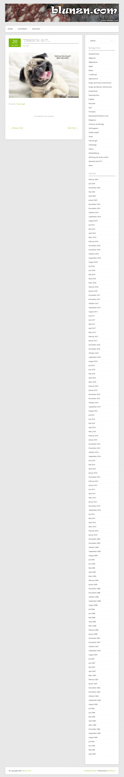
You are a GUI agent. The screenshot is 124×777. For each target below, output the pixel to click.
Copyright (22, 29)
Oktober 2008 (93, 597)
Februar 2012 (93, 481)
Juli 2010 (91, 514)
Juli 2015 (91, 415)
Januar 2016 (93, 390)
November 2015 (94, 398)
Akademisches (94, 54)
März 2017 (92, 332)
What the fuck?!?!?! (95, 161)
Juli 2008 (91, 609)
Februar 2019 (93, 241)
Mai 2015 (92, 423)
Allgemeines (93, 62)
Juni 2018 (92, 270)
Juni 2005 (92, 746)
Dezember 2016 (94, 345)
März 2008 (92, 626)
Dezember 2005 (94, 729)
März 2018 (92, 283)
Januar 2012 (93, 485)
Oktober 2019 (93, 212)
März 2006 (92, 725)
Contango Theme (90, 771)
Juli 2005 (91, 741)
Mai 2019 (92, 229)
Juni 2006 (92, 712)
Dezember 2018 (94, 245)
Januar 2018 (93, 291)
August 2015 (93, 411)
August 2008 (93, 605)
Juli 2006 (91, 708)
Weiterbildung (94, 153)
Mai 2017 (92, 324)
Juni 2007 (92, 663)
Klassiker (92, 103)
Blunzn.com (27, 771)
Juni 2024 (92, 183)
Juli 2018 (91, 266)
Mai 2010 (92, 518)
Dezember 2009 (94, 539)
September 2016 (95, 357)
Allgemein (92, 58)
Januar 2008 (93, 634)
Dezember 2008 (94, 588)
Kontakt (36, 29)
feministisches (94, 95)
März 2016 (92, 382)
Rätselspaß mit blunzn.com (98, 116)
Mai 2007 (92, 667)
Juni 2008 (92, 613)
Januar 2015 (93, 440)
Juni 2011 (92, 489)
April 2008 (92, 622)
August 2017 (93, 312)
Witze (91, 165)
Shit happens (93, 128)
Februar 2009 (93, 580)
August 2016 (93, 361)
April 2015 (92, 427)
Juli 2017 (91, 316)
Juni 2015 (92, 419)
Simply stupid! (94, 132)
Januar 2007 (93, 684)
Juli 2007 (91, 659)
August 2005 (93, 737)
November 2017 (94, 299)
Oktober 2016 (93, 353)
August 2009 (93, 555)
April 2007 (92, 671)
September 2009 (95, 551)
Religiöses (92, 120)
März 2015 (92, 431)
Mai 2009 (92, 568)
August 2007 (93, 655)
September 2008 (95, 601)
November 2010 (94, 506)
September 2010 (95, 510)
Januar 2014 (93, 473)
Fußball (91, 99)
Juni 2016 (92, 369)
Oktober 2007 (93, 646)
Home (10, 29)
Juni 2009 (92, 564)
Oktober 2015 (93, 403)
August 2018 (93, 262)
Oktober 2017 (93, 303)
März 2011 (92, 498)
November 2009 (94, 543)
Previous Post (16, 128)
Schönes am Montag (96, 124)
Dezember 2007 (94, 638)
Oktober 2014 (93, 452)
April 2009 (92, 572)
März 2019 (92, 237)
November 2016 (94, 349)
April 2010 (92, 522)
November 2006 (94, 692)
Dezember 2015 (94, 394)
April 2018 (92, 279)
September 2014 (95, 456)
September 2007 (95, 650)
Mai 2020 (92, 192)
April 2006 (92, 721)
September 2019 (95, 217)
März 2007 (92, 675)
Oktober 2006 (93, 696)
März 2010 (92, 526)
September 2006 (95, 700)
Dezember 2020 (94, 188)
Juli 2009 (91, 560)
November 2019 (94, 208)
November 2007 (94, 642)
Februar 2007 (93, 679)
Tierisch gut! (20, 104)
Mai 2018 (92, 274)
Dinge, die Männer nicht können (100, 87)
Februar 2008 (93, 630)
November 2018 (94, 250)
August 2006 (93, 704)
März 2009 (92, 576)
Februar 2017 (93, 336)
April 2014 (92, 469)
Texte (91, 136)
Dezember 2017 (94, 295)
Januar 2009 (93, 584)
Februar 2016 (93, 386)
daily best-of (93, 79)
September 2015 (95, 407)
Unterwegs (93, 145)
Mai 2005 (92, 750)
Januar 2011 (93, 502)
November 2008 (94, 593)
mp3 (90, 107)
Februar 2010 (93, 531)
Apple (91, 66)
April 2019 (92, 233)
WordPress (111, 771)
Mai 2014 (92, 465)
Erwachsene (93, 91)
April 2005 (92, 754)
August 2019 (93, 221)
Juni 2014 (92, 460)
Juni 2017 (92, 320)
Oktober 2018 (93, 254)
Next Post (73, 128)
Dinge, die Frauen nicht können (100, 83)
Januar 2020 (93, 200)
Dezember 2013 (94, 477)
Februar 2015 (93, 436)
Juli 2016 (91, 365)
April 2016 (92, 378)
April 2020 (92, 196)
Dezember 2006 (94, 688)
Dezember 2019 (94, 204)
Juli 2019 (91, 225)
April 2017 (92, 328)
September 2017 (95, 307)
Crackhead (93, 74)
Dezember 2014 (94, 444)
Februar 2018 (93, 287)
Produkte (92, 112)
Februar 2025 (93, 179)
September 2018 (95, 258)
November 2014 (94, 448)
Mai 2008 (92, 617)
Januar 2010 (93, 535)
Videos (91, 149)
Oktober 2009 (93, 547)
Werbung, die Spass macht (98, 157)
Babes (91, 70)
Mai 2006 (92, 717)
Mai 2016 (92, 374)
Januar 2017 (93, 341)
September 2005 (95, 733)
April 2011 (92, 493)
